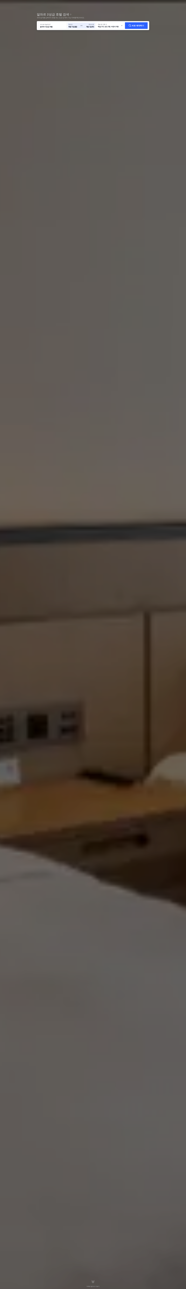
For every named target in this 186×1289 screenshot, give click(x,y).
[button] (172, 3)
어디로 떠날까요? (45, 24)
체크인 (70, 24)
